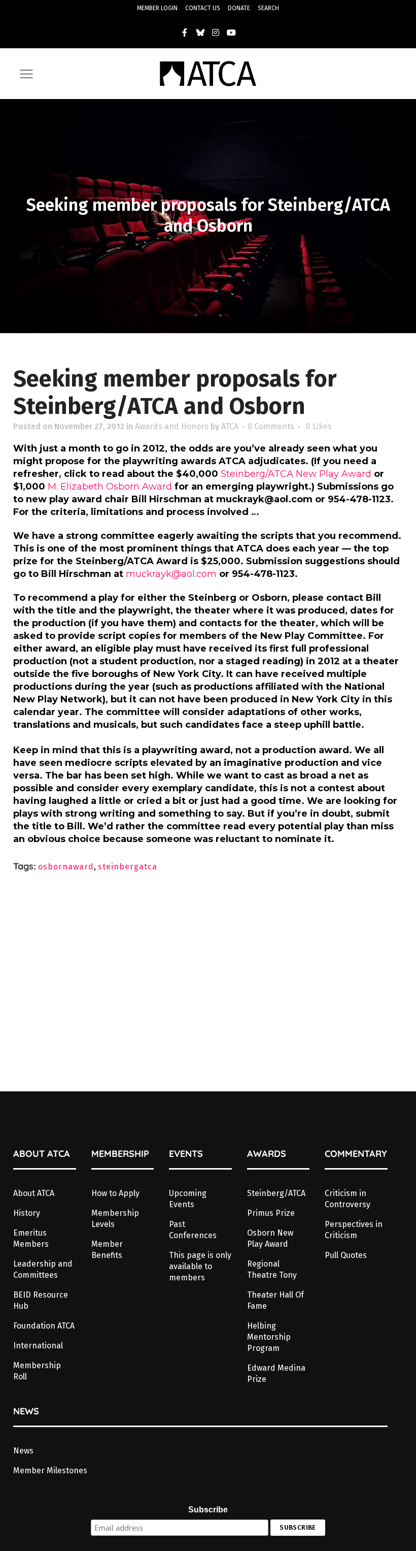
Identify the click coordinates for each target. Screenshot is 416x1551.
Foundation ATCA (44, 1326)
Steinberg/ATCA (276, 1193)
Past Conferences (193, 1229)
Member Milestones (50, 1470)
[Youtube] (231, 32)
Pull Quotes (346, 1255)
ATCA (229, 426)
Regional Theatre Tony (272, 1269)
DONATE (239, 8)
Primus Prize (271, 1213)
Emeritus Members (31, 1238)
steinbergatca (127, 866)
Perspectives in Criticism (354, 1229)
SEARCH (268, 8)
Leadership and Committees (43, 1269)
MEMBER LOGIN (157, 8)
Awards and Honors (172, 426)
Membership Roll (37, 1371)
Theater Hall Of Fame (275, 1300)
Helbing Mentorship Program (269, 1337)
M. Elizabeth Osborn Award (111, 486)
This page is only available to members (200, 1266)
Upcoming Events (187, 1198)
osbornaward (66, 866)
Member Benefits (107, 1249)
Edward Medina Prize (276, 1373)
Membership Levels (115, 1218)
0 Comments (271, 426)
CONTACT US (202, 8)
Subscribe (208, 1509)
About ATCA (33, 1193)
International (38, 1345)
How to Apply (115, 1193)
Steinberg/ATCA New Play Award (296, 473)
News (23, 1451)
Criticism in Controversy (347, 1198)
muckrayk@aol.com (171, 573)
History (26, 1213)
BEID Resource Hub (40, 1300)
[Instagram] (216, 32)
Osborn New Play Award (270, 1238)
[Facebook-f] (184, 32)
